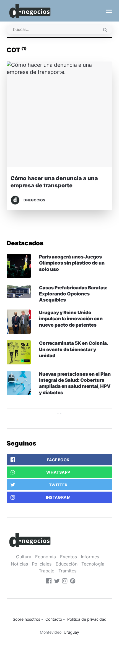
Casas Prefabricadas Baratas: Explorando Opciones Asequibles (73, 294)
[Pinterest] (73, 581)
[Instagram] (65, 581)
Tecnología (92, 564)
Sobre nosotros (26, 619)
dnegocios (34, 200)
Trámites (67, 571)
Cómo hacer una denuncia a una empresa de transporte (54, 181)
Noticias (19, 564)
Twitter (58, 484)
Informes (90, 556)
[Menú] (106, 11)
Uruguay (71, 632)
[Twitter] (57, 581)
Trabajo (47, 571)
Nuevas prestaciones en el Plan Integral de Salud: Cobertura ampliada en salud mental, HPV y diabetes (75, 383)
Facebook (58, 459)
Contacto (53, 619)
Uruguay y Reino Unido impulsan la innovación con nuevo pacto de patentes (71, 319)
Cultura (23, 556)
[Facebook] (49, 581)
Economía (45, 556)
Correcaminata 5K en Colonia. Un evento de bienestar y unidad (73, 349)
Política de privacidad (87, 619)
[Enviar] (105, 30)
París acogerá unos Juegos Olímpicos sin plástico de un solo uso (72, 263)
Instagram (58, 497)
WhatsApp (58, 472)
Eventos (68, 556)
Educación (66, 564)
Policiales (41, 564)
